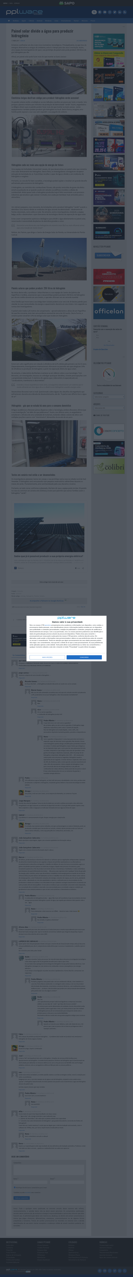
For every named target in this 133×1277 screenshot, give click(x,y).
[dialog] (66, 638)
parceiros (48, 625)
